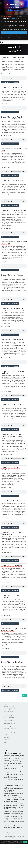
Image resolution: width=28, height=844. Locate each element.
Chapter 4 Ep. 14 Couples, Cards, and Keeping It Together (13, 629)
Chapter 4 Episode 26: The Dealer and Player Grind (14, 243)
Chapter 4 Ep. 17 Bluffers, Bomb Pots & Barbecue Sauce (13, 533)
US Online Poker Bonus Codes (11, 713)
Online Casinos (7, 739)
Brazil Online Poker (8, 726)
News (5, 744)
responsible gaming (7, 834)
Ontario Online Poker (9, 717)
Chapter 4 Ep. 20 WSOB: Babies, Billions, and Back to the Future (12, 435)
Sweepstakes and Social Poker (11, 732)
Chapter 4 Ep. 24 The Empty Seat (12, 308)
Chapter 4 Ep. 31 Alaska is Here (11, 87)
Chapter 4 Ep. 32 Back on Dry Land (13, 57)
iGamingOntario (11, 823)
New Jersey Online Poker (9, 709)
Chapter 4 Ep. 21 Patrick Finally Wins (13, 404)
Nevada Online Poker (9, 711)
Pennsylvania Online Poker (10, 708)
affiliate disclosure (15, 834)
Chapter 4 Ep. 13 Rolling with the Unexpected (12, 663)
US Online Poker (8, 704)
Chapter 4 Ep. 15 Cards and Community (10, 596)
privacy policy (15, 832)
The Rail (5, 736)
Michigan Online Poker (9, 706)
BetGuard (6, 821)
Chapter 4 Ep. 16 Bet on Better (11, 565)
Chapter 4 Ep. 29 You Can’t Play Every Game (14, 150)
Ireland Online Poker (8, 730)
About (5, 742)
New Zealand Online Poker (10, 728)
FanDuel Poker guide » (13, 35)
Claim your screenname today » (14, 33)
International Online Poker (10, 723)
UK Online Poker (8, 725)
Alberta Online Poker (9, 719)
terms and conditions (8, 832)
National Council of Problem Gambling (19, 38)
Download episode (6, 82)
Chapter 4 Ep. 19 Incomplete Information (10, 468)
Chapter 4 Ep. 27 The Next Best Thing (13, 210)
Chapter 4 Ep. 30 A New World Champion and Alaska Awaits (11, 118)
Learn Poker (6, 737)
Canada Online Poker (9, 715)
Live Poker (6, 734)
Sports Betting (7, 741)
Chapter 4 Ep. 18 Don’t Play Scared (13, 501)
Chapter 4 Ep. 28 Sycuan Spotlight (12, 180)
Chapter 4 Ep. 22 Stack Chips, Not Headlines (12, 372)
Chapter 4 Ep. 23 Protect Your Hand (13, 340)
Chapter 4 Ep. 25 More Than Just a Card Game (12, 276)
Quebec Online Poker (9, 720)
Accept (25, 841)
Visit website (15, 82)
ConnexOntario (20, 814)
